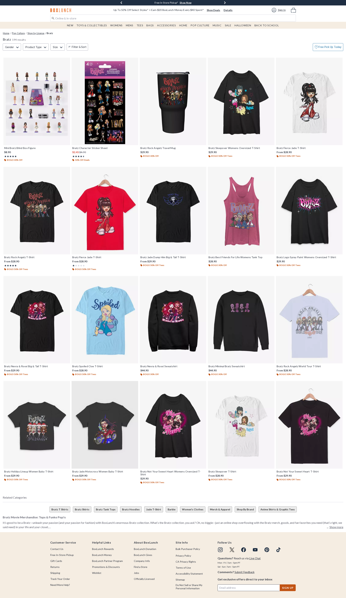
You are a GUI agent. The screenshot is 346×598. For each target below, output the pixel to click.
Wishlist (96, 572)
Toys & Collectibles (91, 25)
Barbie (171, 509)
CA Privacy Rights (186, 561)
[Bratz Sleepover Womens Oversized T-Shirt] (241, 101)
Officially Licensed (144, 578)
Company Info (142, 560)
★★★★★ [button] (10, 156)
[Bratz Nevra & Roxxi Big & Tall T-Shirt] (36, 320)
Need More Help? (60, 584)
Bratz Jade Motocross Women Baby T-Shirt (97, 471)
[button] (279, 10)
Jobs (136, 572)
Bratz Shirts (82, 509)
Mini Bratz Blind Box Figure (20, 148)
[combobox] (173, 18)
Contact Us (56, 548)
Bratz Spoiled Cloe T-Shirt (87, 366)
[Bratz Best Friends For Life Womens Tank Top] (241, 210)
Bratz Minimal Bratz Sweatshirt (227, 366)
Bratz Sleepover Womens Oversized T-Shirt (234, 148)
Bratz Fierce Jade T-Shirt (291, 148)
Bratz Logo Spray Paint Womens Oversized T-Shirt (306, 257)
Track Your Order (60, 578)
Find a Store (140, 566)
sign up (287, 587)
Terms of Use (183, 567)
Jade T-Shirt (153, 509)
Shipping (55, 572)
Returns (55, 566)
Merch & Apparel (220, 509)
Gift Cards (56, 560)
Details (228, 10)
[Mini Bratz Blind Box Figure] (36, 101)
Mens (129, 25)
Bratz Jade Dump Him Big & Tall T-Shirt (163, 257)
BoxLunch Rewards (103, 548)
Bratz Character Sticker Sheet (90, 148)
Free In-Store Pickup (62, 554)
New (70, 25)
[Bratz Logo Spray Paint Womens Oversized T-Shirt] (309, 210)
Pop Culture (200, 25)
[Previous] (121, 2)
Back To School (266, 25)
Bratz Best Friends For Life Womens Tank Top (235, 257)
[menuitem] (293, 9)
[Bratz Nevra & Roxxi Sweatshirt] (173, 320)
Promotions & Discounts (106, 566)
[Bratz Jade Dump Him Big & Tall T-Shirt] (173, 210)
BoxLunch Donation (145, 548)
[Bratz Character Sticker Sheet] (105, 101)
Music (217, 25)
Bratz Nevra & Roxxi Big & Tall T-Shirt (26, 366)
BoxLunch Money (102, 554)
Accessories (166, 25)
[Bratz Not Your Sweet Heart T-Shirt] (309, 425)
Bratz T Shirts (59, 509)
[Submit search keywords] (53, 18)
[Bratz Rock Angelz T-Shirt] (36, 210)
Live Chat (255, 558)
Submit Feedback (244, 572)
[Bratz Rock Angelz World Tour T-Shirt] (309, 320)
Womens (116, 25)
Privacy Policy (183, 555)
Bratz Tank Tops (106, 509)
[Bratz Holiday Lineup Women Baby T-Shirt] (36, 425)
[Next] (225, 2)
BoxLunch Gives (143, 554)
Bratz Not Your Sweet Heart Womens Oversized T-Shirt (170, 473)
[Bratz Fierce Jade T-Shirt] (309, 101)
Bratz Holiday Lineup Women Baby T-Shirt (29, 471)
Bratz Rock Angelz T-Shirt (19, 257)
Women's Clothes (192, 509)
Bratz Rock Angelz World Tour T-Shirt (299, 366)
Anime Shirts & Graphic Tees (277, 509)
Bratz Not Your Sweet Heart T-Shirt (298, 471)
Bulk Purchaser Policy (188, 548)
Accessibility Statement (189, 573)
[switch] (328, 47)
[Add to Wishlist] (66, 61)
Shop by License (35, 33)
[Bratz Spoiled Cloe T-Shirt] (105, 320)
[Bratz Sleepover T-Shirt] (241, 425)
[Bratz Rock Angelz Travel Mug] (173, 101)
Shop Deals (213, 10)
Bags (150, 25)
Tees (140, 25)
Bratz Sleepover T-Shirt (222, 471)
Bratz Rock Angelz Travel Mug (158, 148)
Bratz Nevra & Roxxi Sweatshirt (158, 366)
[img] (220, 549)
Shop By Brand (245, 509)
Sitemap (180, 579)
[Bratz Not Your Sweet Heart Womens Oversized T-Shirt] (173, 425)
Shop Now (185, 2)
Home (183, 25)
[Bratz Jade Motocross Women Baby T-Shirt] (105, 425)
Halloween (242, 25)
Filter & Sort (79, 46)
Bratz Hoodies (131, 509)
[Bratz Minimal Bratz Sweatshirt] (241, 320)
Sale (228, 25)
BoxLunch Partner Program (107, 560)
